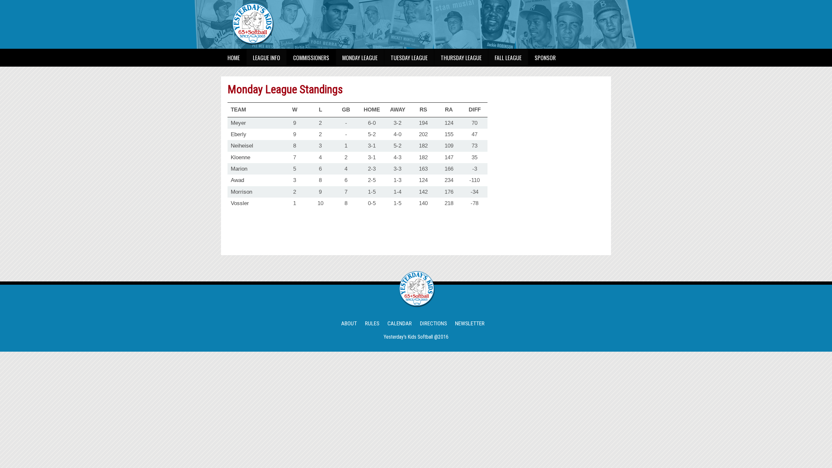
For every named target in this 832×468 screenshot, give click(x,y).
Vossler (240, 203)
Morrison (241, 191)
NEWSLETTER (470, 323)
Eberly (238, 134)
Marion (239, 168)
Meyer (238, 123)
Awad (237, 180)
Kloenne (240, 157)
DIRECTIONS (433, 323)
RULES (372, 323)
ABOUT (349, 323)
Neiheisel (242, 145)
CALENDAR (399, 323)
